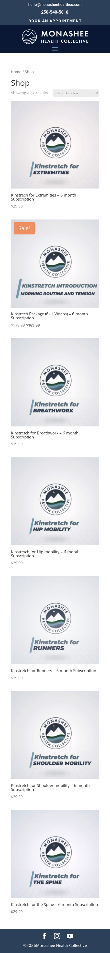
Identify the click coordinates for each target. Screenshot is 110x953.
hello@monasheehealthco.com (54, 4)
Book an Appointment (55, 21)
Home (16, 71)
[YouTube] (70, 936)
